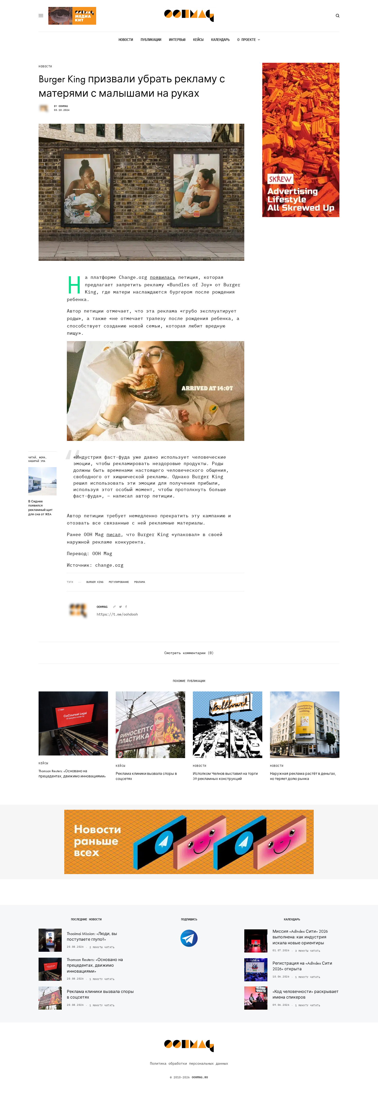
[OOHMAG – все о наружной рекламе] (189, 16)
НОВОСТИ (45, 66)
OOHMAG (63, 106)
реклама (139, 582)
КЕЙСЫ (43, 763)
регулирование (119, 582)
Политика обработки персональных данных (189, 1063)
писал (113, 534)
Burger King (94, 582)
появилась (162, 277)
